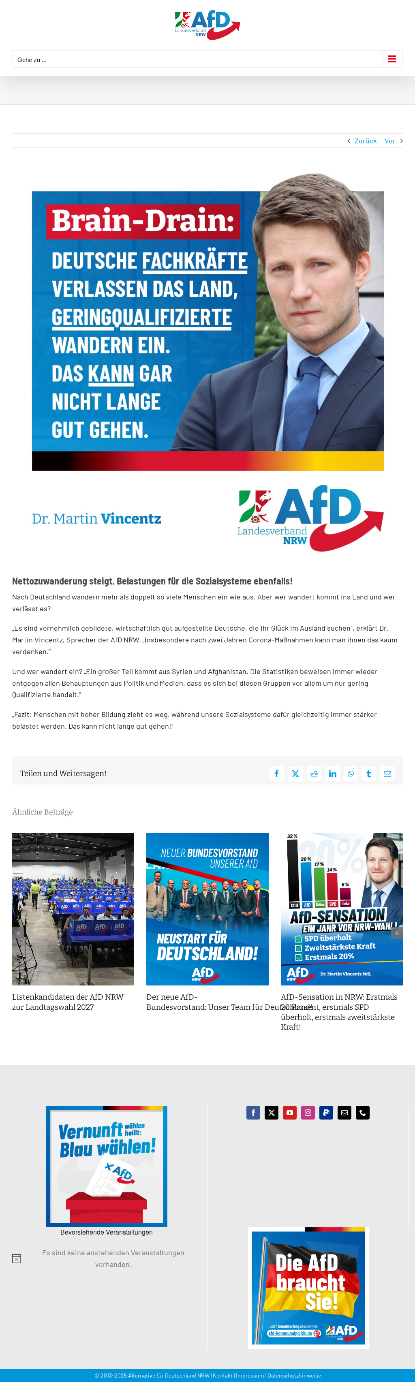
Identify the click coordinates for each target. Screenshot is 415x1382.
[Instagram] (308, 1113)
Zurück (366, 140)
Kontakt (223, 1375)
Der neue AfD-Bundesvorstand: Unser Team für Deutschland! (230, 1002)
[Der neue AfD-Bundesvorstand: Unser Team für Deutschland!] (207, 837)
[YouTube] (290, 1113)
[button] (18, 933)
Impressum (250, 1375)
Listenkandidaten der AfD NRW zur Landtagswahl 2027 (68, 1002)
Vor (390, 140)
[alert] (106, 1258)
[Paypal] (326, 1113)
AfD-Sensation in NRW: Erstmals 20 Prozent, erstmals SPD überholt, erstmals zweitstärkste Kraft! (339, 1012)
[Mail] (344, 1113)
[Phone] (363, 1113)
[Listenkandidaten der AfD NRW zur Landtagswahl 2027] (73, 837)
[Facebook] (253, 1113)
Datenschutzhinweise (294, 1375)
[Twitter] (271, 1113)
